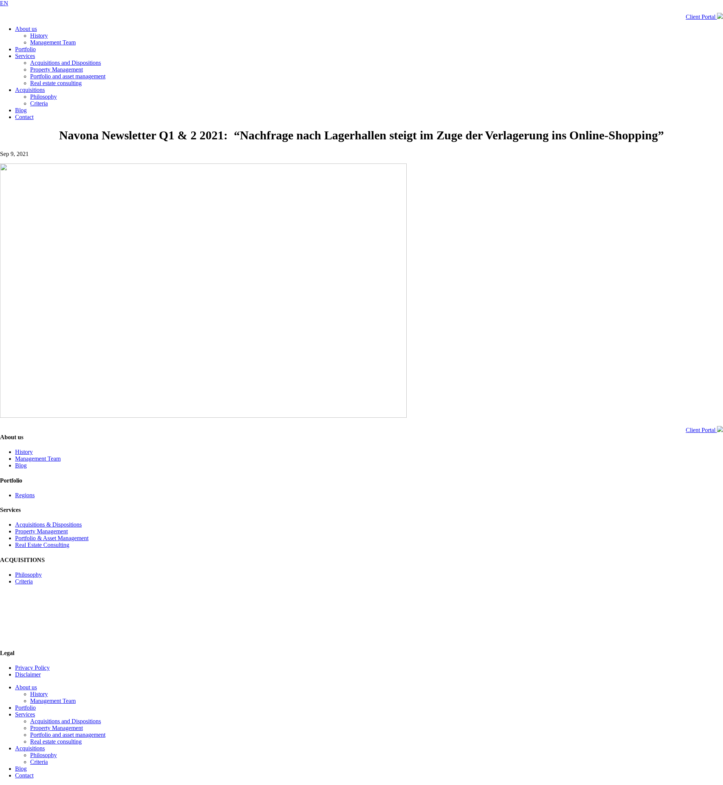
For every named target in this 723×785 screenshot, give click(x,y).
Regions (25, 495)
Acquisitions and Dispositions (65, 63)
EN (4, 3)
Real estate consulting (56, 83)
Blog (21, 110)
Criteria (39, 103)
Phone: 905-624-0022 (26, 638)
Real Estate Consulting (42, 545)
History (39, 35)
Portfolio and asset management (67, 76)
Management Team (53, 42)
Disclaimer (28, 674)
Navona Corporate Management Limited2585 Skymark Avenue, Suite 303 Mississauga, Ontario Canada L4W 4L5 (48, 621)
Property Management (56, 69)
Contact (24, 117)
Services (25, 56)
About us (26, 29)
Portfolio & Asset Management (51, 538)
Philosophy (43, 96)
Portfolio (25, 49)
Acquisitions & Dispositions (48, 524)
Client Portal (701, 17)
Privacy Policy (32, 667)
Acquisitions (30, 90)
